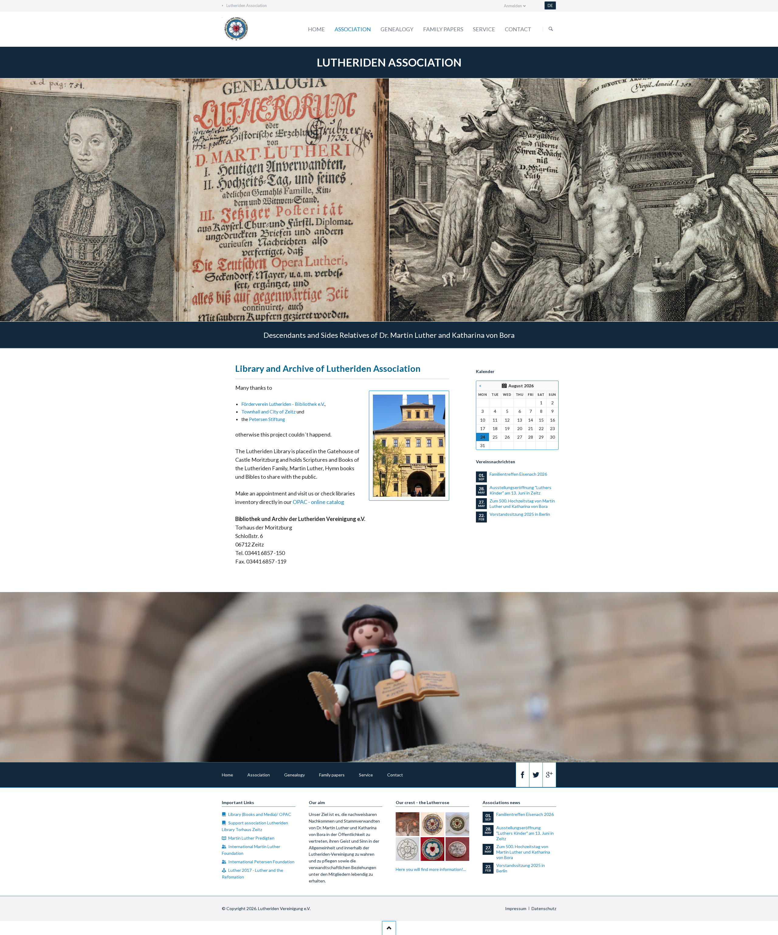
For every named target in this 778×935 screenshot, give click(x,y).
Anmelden (513, 5)
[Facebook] (522, 774)
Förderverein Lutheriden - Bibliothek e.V (282, 404)
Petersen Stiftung (267, 419)
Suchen (550, 29)
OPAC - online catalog (318, 501)
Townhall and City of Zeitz (268, 411)
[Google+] (549, 774)
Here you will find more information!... (431, 869)
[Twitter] (535, 774)
